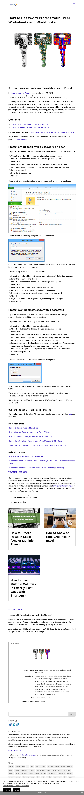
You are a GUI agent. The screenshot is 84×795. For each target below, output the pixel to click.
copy (43, 767)
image (54, 770)
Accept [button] (16, 790)
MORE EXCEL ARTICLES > (17, 609)
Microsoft (24, 774)
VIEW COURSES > (14, 751)
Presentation (61, 774)
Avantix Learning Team (20, 93)
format (17, 770)
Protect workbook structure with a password (30, 127)
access (18, 767)
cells (32, 767)
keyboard (67, 770)
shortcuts (26, 777)
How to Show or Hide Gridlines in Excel (58, 536)
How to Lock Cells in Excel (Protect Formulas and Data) (51, 132)
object (31, 774)
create (57, 767)
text (60, 777)
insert (60, 770)
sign (38, 777)
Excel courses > (21, 139)
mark (17, 774)
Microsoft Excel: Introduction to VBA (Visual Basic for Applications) (36, 468)
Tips (64, 777)
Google (32, 770)
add (23, 767)
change (38, 767)
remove (69, 774)
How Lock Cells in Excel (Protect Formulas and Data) (30, 436)
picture (43, 774)
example (70, 767)
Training (71, 777)
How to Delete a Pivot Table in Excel (23, 428)
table (55, 777)
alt (27, 767)
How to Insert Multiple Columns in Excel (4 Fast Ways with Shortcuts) (23, 588)
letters (11, 774)
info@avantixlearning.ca (63, 486)
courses (50, 767)
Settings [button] (7, 790)
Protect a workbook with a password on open (30, 124)
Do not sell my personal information (16, 786)
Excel (10, 770)
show (32, 777)
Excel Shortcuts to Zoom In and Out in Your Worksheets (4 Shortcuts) (37, 445)
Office (37, 774)
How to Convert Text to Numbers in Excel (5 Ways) (29, 432)
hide (48, 770)
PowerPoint (51, 774)
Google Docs (41, 770)
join (70, 414)
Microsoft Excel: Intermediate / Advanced (25, 456)
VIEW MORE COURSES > (18, 472)
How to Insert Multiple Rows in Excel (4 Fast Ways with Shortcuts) (35, 441)
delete (63, 767)
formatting (24, 770)
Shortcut (17, 777)
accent (11, 767)
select (11, 777)
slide (43, 777)
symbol (49, 777)
